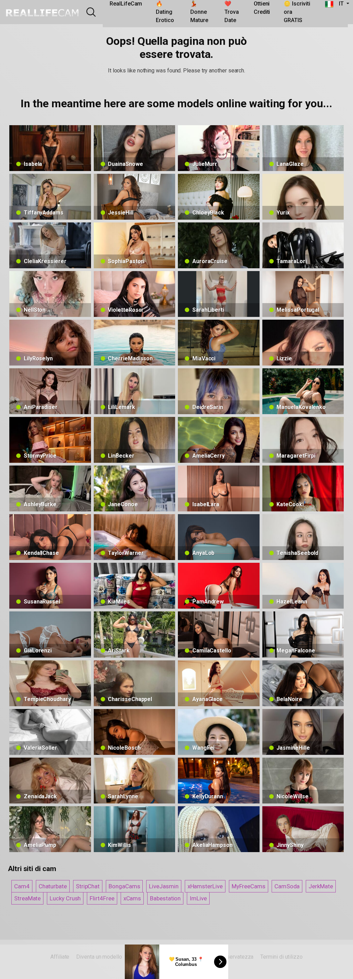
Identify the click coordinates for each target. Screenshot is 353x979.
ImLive (198, 898)
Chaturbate (53, 886)
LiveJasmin (163, 886)
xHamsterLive (205, 886)
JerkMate (321, 886)
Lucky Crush (65, 898)
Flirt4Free (102, 898)
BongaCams (124, 886)
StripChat (88, 886)
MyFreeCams (248, 886)
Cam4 (22, 886)
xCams (132, 898)
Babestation (165, 898)
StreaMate (27, 898)
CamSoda (287, 886)
